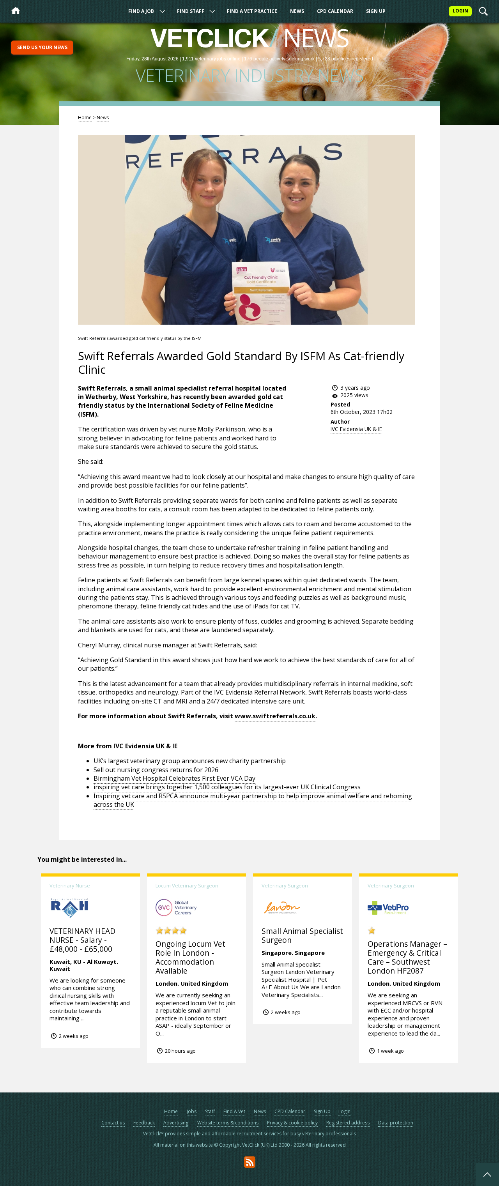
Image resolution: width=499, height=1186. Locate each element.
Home (85, 117)
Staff (210, 1111)
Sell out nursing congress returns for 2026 (156, 769)
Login (344, 1111)
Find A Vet (234, 1111)
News (297, 11)
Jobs (191, 1111)
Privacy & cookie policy (292, 1122)
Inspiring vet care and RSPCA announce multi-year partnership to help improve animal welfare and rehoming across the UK (253, 800)
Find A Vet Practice (252, 11)
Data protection (395, 1122)
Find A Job (141, 11)
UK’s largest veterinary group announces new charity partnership (190, 760)
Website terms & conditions (227, 1122)
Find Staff (190, 11)
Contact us (113, 1122)
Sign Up (376, 11)
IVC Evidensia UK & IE (356, 429)
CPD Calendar (335, 11)
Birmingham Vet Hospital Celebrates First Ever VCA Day (174, 778)
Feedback (144, 1122)
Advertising (175, 1122)
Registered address (348, 1122)
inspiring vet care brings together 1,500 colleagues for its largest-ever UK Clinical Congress (227, 787)
